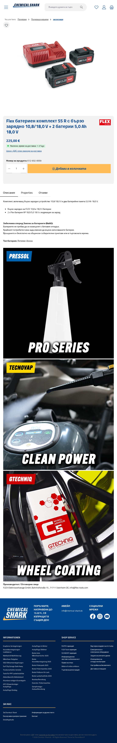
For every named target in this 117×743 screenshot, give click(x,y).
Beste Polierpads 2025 (40, 665)
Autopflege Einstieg (10, 690)
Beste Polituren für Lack (40, 672)
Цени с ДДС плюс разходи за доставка (24, 151)
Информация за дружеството (43, 712)
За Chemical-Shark (10, 712)
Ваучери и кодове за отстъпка (101, 646)
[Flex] (105, 128)
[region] (58, 65)
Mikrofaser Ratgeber (10, 659)
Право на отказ (67, 662)
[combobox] (60, 7)
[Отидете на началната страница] (26, 5)
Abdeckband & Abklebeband (13, 677)
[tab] (9, 193)
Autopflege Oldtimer (39, 649)
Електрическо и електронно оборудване (99, 650)
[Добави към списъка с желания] (6, 25)
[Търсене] (81, 7)
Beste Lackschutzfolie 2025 (42, 676)
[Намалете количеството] (9, 168)
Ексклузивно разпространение (15, 716)
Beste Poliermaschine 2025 (42, 669)
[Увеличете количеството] (24, 168)
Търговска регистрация (71, 670)
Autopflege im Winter (39, 646)
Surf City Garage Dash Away (13, 666)
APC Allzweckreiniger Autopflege (10, 685)
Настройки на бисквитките (100, 665)
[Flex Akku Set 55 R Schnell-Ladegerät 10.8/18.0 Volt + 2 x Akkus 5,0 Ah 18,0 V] (58, 65)
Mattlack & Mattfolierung (12, 655)
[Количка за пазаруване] (111, 7)
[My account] (104, 7)
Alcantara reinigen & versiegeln (14, 680)
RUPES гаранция (68, 646)
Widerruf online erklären (70, 666)
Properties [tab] (27, 193)
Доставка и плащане (98, 669)
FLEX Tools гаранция (69, 649)
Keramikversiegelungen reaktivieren (11, 650)
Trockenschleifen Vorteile (12, 670)
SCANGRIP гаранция (69, 653)
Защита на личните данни (100, 655)
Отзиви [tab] (43, 193)
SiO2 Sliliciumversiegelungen (13, 662)
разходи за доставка (47, 735)
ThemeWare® (80, 737)
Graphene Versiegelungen (12, 646)
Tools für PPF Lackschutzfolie (13, 673)
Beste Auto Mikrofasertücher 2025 (40, 654)
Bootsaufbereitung (39, 679)
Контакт (35, 716)
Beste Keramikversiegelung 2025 (41, 660)
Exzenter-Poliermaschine (41, 683)
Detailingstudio (8, 719)
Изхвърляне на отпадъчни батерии (97, 660)
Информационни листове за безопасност (71, 657)
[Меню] (6, 7)
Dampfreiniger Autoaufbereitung (38, 687)
